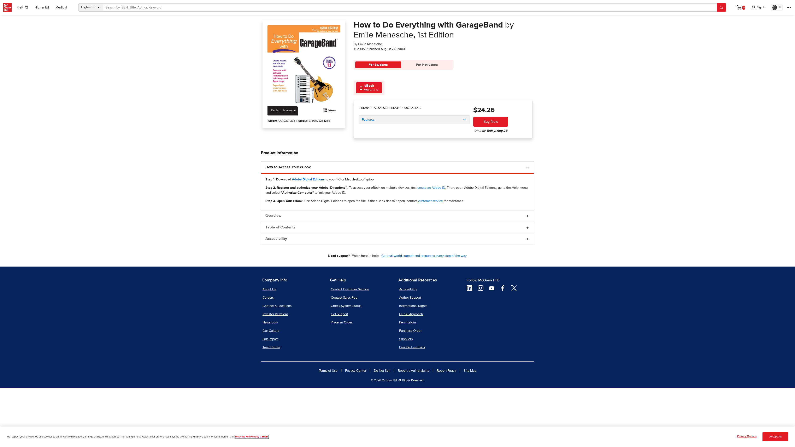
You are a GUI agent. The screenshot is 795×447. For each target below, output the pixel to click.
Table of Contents (280, 227)
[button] (758, 7)
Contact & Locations (277, 306)
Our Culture (271, 330)
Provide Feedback (412, 347)
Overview (273, 216)
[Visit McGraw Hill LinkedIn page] (469, 288)
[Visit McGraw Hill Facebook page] (503, 288)
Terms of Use (328, 370)
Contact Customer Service (350, 289)
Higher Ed (42, 7)
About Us (269, 289)
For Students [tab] (378, 64)
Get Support (339, 314)
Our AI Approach (411, 314)
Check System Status (346, 306)
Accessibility (276, 239)
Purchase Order (410, 330)
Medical (61, 7)
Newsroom (270, 322)
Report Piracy (446, 370)
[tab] (369, 87)
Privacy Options (746, 436)
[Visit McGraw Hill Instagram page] (480, 288)
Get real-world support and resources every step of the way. (424, 255)
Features (368, 119)
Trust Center (271, 347)
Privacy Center (355, 370)
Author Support (410, 297)
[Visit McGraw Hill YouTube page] (491, 288)
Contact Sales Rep (344, 297)
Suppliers (406, 339)
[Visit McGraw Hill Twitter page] (514, 288)
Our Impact (270, 339)
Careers (268, 297)
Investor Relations (275, 314)
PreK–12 (22, 7)
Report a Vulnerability (413, 370)
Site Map (470, 370)
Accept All (775, 436)
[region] (397, 437)
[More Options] (789, 7)
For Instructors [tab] (427, 64)
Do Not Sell (382, 370)
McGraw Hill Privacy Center (251, 436)
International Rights (413, 306)
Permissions (407, 322)
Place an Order (341, 322)
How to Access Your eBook (288, 167)
